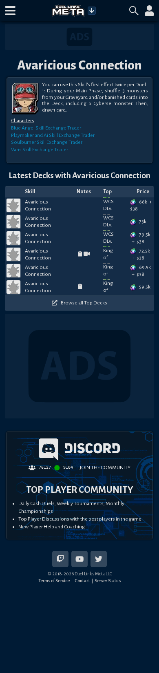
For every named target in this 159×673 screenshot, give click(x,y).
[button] (10, 10)
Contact (82, 580)
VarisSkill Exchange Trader (39, 149)
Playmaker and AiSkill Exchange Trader (53, 135)
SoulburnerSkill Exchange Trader (46, 142)
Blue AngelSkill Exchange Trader (46, 128)
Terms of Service (54, 580)
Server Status (108, 580)
